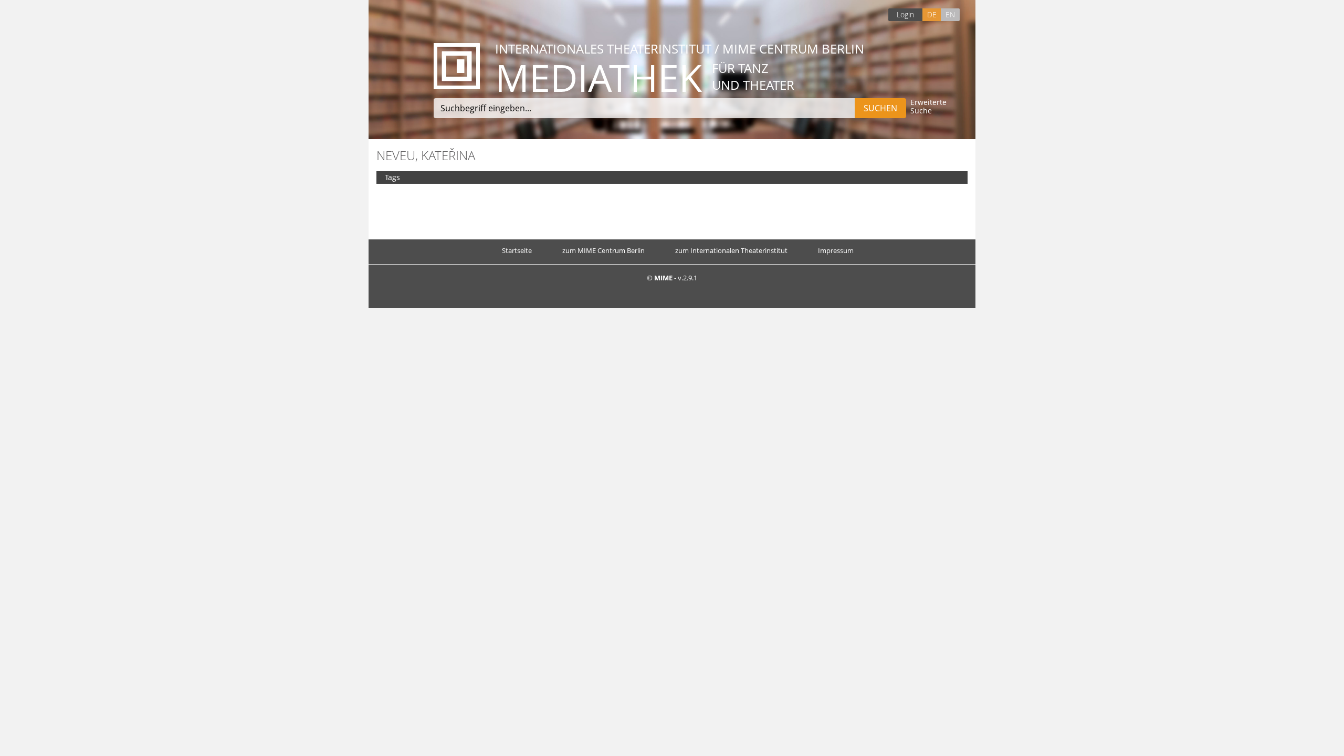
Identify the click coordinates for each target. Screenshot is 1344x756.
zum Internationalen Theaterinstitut (731, 250)
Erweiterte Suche (928, 107)
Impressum (836, 250)
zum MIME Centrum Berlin (603, 250)
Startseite (517, 250)
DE (932, 14)
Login (905, 14)
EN (950, 14)
